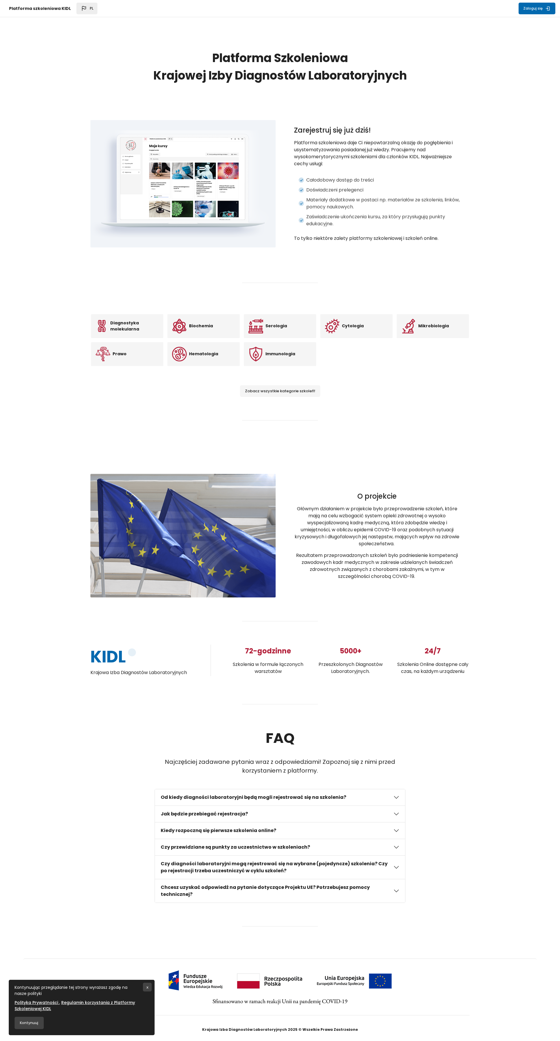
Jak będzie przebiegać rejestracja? (204, 813)
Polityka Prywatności (37, 1002)
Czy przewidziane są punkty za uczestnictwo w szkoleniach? (235, 847)
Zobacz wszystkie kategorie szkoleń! (280, 391)
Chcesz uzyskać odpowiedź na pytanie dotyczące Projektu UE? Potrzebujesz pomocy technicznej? (265, 891)
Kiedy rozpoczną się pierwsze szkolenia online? (218, 830)
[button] (86, 8)
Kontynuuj (29, 1022)
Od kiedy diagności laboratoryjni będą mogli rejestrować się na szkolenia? (253, 797)
